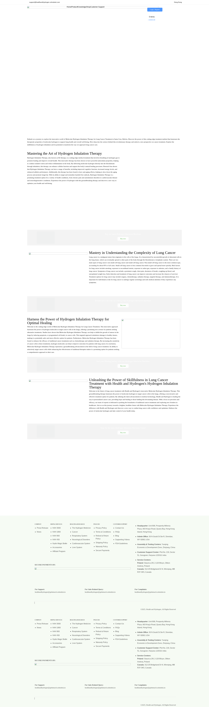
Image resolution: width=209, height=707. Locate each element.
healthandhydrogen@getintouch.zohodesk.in (50, 592)
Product (74, 7)
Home (69, 7)
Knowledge (81, 7)
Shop (88, 7)
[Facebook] (166, 604)
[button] (74, 7)
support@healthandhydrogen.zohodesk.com (44, 2)
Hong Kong (177, 2)
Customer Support (97, 7)
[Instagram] (160, 604)
